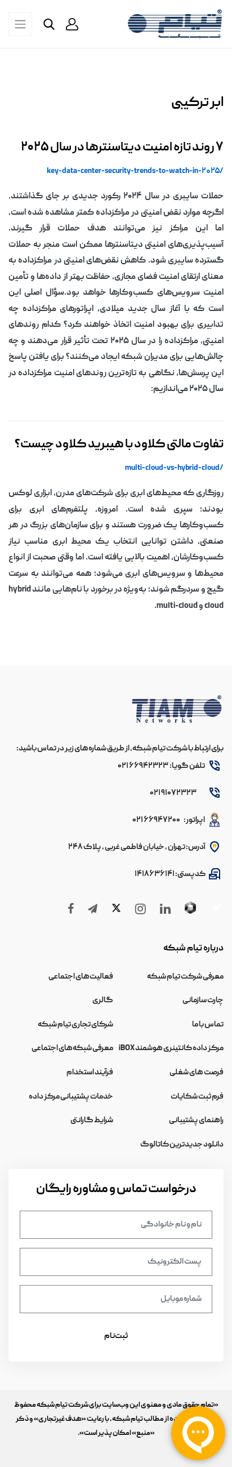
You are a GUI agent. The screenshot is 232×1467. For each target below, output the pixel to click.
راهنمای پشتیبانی (196, 1120)
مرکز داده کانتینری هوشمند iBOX (171, 1048)
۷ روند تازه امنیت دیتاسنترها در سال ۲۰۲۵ (122, 148)
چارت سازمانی (203, 1000)
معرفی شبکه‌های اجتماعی (72, 1048)
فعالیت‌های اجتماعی (80, 977)
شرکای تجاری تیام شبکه (75, 1024)
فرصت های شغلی (196, 1072)
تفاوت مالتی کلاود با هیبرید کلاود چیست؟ (119, 445)
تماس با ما (208, 1024)
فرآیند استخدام (89, 1072)
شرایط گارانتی (91, 1120)
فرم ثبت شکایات (197, 1097)
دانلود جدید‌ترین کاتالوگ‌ (182, 1144)
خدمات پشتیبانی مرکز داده (71, 1097)
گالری (102, 1000)
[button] (72, 24)
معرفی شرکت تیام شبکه (185, 977)
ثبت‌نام (116, 1336)
